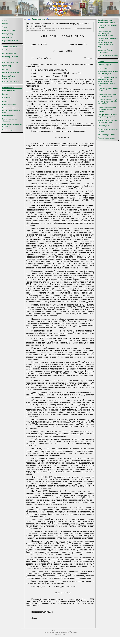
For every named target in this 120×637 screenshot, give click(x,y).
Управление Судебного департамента (106, 51)
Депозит (5, 101)
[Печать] (47, 19)
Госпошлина (6, 97)
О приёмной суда (8, 91)
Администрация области (106, 135)
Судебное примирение (10, 62)
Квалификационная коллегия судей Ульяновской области (105, 33)
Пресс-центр (6, 66)
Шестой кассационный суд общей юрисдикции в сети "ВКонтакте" (107, 102)
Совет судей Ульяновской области (107, 26)
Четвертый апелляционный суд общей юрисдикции (107, 116)
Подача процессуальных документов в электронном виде (12, 110)
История (5, 23)
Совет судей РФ (104, 68)
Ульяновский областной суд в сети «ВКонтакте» (108, 121)
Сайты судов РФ (104, 126)
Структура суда (7, 34)
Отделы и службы (8, 30)
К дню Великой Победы (10, 41)
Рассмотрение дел (9, 53)
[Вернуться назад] (28, 19)
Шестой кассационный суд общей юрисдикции (107, 95)
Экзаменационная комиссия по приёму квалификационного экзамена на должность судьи (108, 43)
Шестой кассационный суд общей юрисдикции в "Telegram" (107, 109)
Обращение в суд (8, 115)
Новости (5, 69)
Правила (5, 94)
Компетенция (7, 37)
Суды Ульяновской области (108, 56)
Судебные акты (7, 50)
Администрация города (106, 138)
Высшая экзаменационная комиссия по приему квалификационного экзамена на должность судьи (107, 81)
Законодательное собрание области (108, 130)
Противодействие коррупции (8, 77)
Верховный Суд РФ (105, 65)
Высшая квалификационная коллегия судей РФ (108, 73)
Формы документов (9, 104)
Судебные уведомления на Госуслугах (12, 125)
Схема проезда (7, 130)
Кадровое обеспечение (10, 72)
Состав (4, 27)
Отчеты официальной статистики (10, 58)
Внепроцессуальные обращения (9, 120)
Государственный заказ (10, 81)
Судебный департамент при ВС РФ (108, 90)
